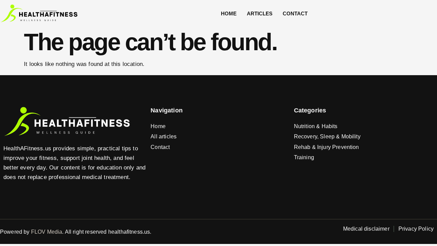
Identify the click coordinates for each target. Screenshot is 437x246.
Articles (259, 13)
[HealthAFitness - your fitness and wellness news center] (39, 13)
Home (229, 13)
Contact (295, 13)
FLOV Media (46, 232)
